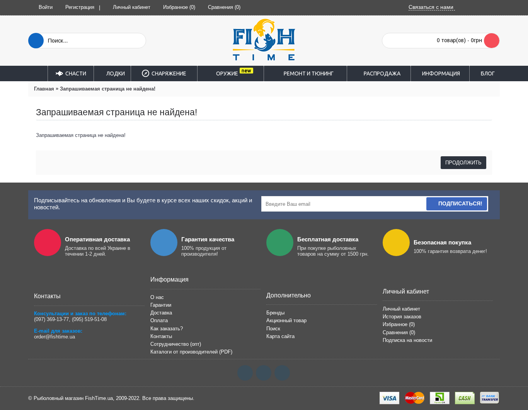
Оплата (159, 320)
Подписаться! (460, 203)
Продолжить (463, 163)
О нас (157, 297)
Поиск (273, 328)
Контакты (161, 336)
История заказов (402, 316)
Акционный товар (286, 320)
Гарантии (160, 305)
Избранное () (399, 324)
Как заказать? (166, 328)
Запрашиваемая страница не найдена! (107, 89)
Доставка (161, 313)
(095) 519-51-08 (89, 319)
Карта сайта (280, 336)
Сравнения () (399, 332)
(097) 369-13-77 (51, 319)
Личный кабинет (401, 309)
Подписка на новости (407, 340)
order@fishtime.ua (54, 337)
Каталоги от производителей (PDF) (191, 352)
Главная (44, 89)
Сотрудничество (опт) (175, 344)
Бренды (275, 313)
